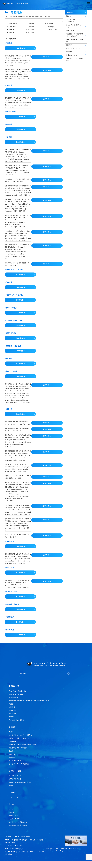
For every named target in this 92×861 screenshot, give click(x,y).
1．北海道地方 (12, 24)
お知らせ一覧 (13, 797)
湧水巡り (12, 751)
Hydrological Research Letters (20, 782)
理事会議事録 (13, 697)
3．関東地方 (11, 30)
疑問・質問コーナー (16, 754)
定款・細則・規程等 (16, 694)
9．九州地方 (49, 24)
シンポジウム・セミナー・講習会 (20, 735)
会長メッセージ (14, 710)
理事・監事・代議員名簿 (17, 691)
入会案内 (12, 717)
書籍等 (11, 785)
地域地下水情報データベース (19, 738)
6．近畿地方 (30, 27)
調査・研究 (12, 741)
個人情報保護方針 (15, 819)
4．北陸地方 (11, 33)
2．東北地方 (11, 27)
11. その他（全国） (51, 30)
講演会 (11, 732)
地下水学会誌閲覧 (15, 776)
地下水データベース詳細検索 (19, 764)
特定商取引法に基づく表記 (18, 825)
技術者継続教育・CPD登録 (18, 748)
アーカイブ (12, 812)
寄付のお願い (13, 816)
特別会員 (12, 707)
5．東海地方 (30, 24)
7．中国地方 (30, 30)
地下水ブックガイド (16, 761)
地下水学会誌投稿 (15, 779)
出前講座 (12, 757)
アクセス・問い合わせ (16, 720)
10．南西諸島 (49, 27)
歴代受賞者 (12, 713)
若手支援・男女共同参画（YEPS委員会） (23, 745)
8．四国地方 (30, 33)
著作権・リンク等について (18, 822)
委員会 (11, 704)
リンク (11, 809)
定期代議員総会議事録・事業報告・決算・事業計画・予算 (29, 700)
